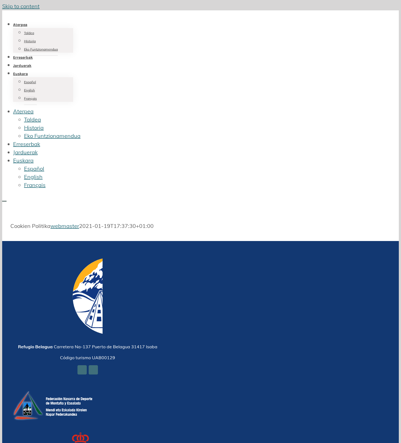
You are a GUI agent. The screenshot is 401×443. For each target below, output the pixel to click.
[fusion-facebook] (82, 369)
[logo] (52, 394)
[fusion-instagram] (93, 369)
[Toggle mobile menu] (4, 199)
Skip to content (21, 6)
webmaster (64, 225)
